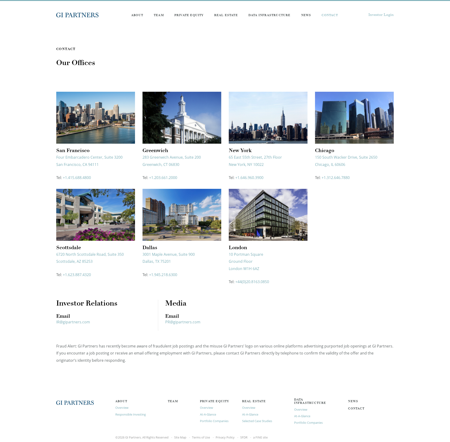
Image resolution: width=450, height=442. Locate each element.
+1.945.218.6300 (163, 274)
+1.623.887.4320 (77, 274)
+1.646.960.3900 (249, 177)
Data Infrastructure (269, 15)
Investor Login (381, 15)
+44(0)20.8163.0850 (252, 281)
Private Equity (189, 15)
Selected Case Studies (257, 421)
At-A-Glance (208, 414)
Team (159, 15)
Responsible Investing (130, 414)
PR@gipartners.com (182, 322)
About (137, 15)
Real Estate (226, 15)
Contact (330, 15)
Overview (121, 407)
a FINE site (260, 437)
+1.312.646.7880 (336, 177)
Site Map (180, 437)
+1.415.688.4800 (77, 177)
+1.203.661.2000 (163, 177)
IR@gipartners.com (73, 322)
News (306, 15)
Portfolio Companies (214, 421)
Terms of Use (201, 437)
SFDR (244, 437)
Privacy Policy (225, 437)
